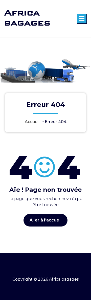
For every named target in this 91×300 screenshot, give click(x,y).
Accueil (32, 121)
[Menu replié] (82, 19)
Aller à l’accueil (45, 220)
